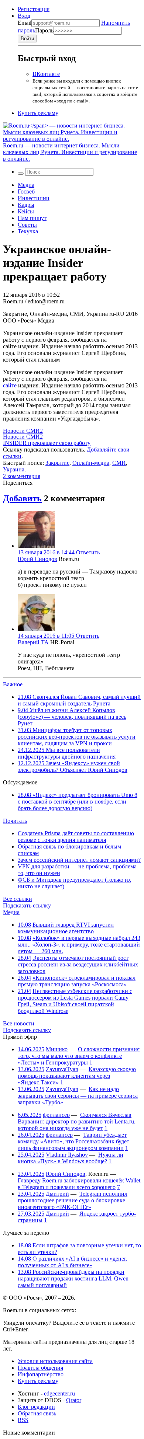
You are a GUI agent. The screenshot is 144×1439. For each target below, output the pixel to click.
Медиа (26, 185)
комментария (21, 476)
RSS (23, 1420)
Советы (27, 225)
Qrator (73, 1400)
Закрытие (57, 463)
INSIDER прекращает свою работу (46, 443)
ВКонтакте (46, 74)
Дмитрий (57, 1194)
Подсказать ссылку (27, 905)
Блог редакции (36, 1407)
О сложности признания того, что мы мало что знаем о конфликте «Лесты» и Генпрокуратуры (79, 1056)
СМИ (119, 463)
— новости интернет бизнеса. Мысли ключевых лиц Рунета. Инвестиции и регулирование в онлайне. (70, 152)
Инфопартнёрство (41, 1374)
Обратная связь (37, 1413)
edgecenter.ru (59, 1393)
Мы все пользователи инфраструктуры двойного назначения (67, 753)
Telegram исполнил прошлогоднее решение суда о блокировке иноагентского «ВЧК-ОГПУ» (72, 1200)
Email (24, 23)
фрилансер (56, 1115)
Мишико (57, 1049)
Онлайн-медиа (90, 463)
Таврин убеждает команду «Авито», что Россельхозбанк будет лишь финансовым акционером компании (73, 1141)
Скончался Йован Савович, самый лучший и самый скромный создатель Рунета (79, 700)
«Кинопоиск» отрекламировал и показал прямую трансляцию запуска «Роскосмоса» (77, 981)
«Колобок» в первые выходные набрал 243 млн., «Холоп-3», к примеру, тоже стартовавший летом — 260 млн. (79, 944)
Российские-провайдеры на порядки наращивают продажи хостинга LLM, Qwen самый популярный (73, 1278)
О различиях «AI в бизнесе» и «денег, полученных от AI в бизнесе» (72, 1261)
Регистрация (33, 9)
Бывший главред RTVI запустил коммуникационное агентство (66, 927)
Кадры (26, 205)
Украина (13, 469)
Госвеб (26, 191)
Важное (13, 684)
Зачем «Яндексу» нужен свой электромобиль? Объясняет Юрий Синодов (72, 766)
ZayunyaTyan (62, 1069)
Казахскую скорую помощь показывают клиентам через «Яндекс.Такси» (77, 1076)
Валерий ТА (33, 642)
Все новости (18, 1023)
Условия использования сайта (55, 1361)
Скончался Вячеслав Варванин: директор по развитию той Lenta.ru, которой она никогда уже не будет (77, 1121)
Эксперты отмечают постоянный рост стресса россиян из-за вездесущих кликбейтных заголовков (78, 964)
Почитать (15, 821)
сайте (10, 385)
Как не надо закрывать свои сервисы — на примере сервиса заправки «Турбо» (78, 1095)
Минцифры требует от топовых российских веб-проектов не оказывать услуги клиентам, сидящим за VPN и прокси (77, 736)
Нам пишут (32, 218)
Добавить (22, 498)
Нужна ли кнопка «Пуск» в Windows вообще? (70, 1157)
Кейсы (26, 211)
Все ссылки (17, 899)
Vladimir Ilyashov (67, 1154)
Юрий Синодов (37, 559)
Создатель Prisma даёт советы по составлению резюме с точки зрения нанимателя (76, 836)
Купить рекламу (38, 113)
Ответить (88, 552)
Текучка (28, 231)
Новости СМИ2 (23, 431)
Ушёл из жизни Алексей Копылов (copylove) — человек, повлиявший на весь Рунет (72, 717)
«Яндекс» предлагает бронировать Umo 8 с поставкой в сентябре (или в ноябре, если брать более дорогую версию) (77, 801)
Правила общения (40, 1368)
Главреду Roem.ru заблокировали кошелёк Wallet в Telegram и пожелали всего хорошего (79, 1183)
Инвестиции (33, 198)
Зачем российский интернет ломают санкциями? (79, 860)
